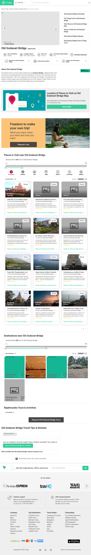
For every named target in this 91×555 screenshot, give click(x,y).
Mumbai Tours (34, 520)
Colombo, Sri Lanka (54, 515)
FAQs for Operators (72, 524)
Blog (11, 518)
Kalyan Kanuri (9, 44)
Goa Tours (32, 524)
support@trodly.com (28, 501)
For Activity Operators (72, 515)
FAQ (11, 524)
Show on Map (66, 107)
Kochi (49, 526)
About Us (13, 515)
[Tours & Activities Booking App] (63, 541)
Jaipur (49, 524)
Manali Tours (33, 526)
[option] (30, 28)
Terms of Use (65, 550)
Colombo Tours (34, 515)
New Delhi (50, 518)
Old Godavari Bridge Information (74, 14)
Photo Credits (15, 526)
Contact (13, 522)
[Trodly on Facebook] (40, 550)
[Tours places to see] (7, 2)
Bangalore (50, 520)
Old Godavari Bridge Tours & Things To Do (75, 42)
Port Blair (50, 531)
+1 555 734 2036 (26, 503)
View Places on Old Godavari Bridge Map (75, 25)
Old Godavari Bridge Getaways (73, 36)
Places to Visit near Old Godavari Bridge (74, 30)
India (7, 9)
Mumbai (50, 522)
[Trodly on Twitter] (51, 550)
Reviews (13, 520)
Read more (10, 209)
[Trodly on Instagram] (45, 550)
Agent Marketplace (72, 520)
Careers (13, 529)
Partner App (69, 526)
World (3, 9)
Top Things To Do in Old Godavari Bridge (74, 19)
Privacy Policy (76, 550)
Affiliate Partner (70, 518)
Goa (48, 529)
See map (27, 201)
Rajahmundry (23, 9)
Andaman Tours (34, 529)
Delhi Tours (32, 518)
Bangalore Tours (34, 522)
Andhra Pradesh (13, 9)
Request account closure (16, 532)
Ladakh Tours (33, 531)
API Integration (70, 522)
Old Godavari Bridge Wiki (80, 54)
